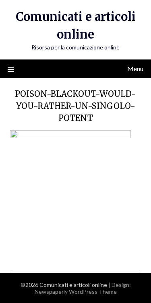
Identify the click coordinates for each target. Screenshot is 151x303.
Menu (135, 68)
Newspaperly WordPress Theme (76, 291)
